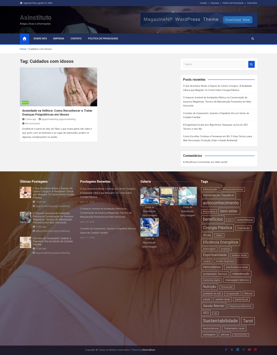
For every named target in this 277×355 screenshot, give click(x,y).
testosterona (211, 328)
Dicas (207, 235)
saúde (206, 299)
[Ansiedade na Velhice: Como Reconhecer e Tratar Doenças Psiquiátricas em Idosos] (58, 86)
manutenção (241, 274)
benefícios (213, 219)
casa (229, 220)
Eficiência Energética (220, 242)
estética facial (239, 255)
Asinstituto (35, 17)
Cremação (243, 228)
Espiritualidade (215, 255)
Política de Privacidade (233, 3)
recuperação (232, 293)
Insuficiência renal (237, 267)
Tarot (248, 321)
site (215, 313)
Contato (203, 3)
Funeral (206, 261)
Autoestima (209, 211)
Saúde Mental (213, 306)
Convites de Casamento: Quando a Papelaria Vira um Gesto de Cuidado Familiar (53, 241)
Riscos (248, 293)
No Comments (32, 123)
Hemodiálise (212, 267)
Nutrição (209, 287)
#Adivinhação (210, 189)
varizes (225, 334)
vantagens (209, 334)
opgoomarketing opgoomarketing (58, 119)
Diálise (219, 235)
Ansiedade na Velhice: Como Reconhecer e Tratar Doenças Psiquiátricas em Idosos (57, 112)
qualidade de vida (212, 293)
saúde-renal (222, 299)
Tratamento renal (234, 328)
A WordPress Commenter (196, 162)
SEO (206, 313)
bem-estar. (229, 211)
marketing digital (211, 280)
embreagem (209, 249)
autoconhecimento (221, 202)
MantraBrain (149, 349)
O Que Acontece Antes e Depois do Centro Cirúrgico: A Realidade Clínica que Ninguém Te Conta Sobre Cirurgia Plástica (53, 193)
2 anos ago (30, 119)
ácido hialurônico (240, 335)
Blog (25, 103)
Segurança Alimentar (241, 306)
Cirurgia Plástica (217, 227)
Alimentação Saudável (218, 195)
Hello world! (221, 162)
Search (251, 64)
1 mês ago (41, 201)
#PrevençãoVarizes (232, 189)
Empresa (215, 3)
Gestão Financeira (225, 261)
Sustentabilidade (220, 321)
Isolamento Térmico (215, 273)
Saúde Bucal (241, 299)
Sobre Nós (252, 3)
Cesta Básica (244, 219)
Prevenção (227, 287)
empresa (225, 249)
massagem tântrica (237, 280)
